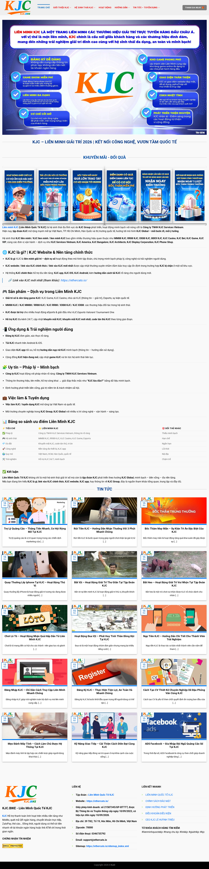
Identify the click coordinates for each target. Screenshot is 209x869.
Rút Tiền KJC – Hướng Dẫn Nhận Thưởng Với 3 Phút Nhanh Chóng (104, 530)
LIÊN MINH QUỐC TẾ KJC (159, 794)
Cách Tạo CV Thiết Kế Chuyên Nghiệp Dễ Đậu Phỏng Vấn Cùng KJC (174, 692)
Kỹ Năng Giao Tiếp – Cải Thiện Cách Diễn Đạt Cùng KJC (104, 745)
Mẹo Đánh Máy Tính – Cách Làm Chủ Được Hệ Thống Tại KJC (35, 745)
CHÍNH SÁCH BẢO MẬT (158, 801)
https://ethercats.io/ (74, 280)
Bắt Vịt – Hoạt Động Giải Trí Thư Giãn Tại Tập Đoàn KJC (104, 584)
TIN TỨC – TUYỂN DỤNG (145, 7)
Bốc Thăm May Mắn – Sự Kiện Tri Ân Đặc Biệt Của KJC (174, 530)
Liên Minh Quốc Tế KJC (101, 794)
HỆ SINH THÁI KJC (84, 7)
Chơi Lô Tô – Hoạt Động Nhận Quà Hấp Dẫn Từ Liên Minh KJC (35, 638)
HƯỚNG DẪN (121, 7)
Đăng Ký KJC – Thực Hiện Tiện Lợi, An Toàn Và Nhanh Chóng (104, 692)
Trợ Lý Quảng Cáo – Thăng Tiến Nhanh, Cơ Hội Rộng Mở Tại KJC (35, 530)
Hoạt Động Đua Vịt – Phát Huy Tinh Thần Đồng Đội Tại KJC (104, 638)
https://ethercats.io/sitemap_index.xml (107, 846)
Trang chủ (43, 7)
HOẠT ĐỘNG (105, 7)
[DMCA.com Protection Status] (12, 846)
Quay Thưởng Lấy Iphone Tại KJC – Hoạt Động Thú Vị (35, 584)
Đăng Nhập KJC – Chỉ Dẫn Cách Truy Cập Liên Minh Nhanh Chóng (34, 692)
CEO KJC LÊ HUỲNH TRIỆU (160, 819)
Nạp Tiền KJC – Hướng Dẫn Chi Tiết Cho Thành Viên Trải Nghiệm (174, 638)
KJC (4, 815)
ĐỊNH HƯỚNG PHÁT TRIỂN (160, 807)
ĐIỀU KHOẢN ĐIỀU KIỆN (158, 813)
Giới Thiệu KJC (61, 7)
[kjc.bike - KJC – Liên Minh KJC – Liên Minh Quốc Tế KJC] (17, 7)
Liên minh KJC (10, 227)
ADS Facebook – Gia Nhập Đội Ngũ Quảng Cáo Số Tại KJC (174, 745)
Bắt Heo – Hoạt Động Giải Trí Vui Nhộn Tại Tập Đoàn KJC (174, 584)
